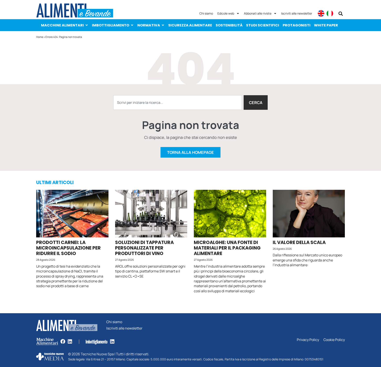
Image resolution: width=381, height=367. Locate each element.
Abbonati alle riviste (257, 13)
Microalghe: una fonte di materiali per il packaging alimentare (227, 248)
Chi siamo (206, 13)
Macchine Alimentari (62, 25)
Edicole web (225, 13)
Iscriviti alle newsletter (296, 13)
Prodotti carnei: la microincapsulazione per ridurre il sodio (68, 248)
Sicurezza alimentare (190, 25)
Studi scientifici (262, 25)
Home (39, 37)
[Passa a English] (321, 13)
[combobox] (177, 102)
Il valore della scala (299, 242)
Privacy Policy (308, 340)
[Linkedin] (69, 341)
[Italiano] (330, 13)
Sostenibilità (229, 25)
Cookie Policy (334, 340)
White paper (326, 25)
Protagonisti (296, 25)
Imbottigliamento (110, 25)
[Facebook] (62, 341)
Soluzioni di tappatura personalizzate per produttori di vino (144, 248)
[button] (340, 13)
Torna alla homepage (190, 152)
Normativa (148, 25)
